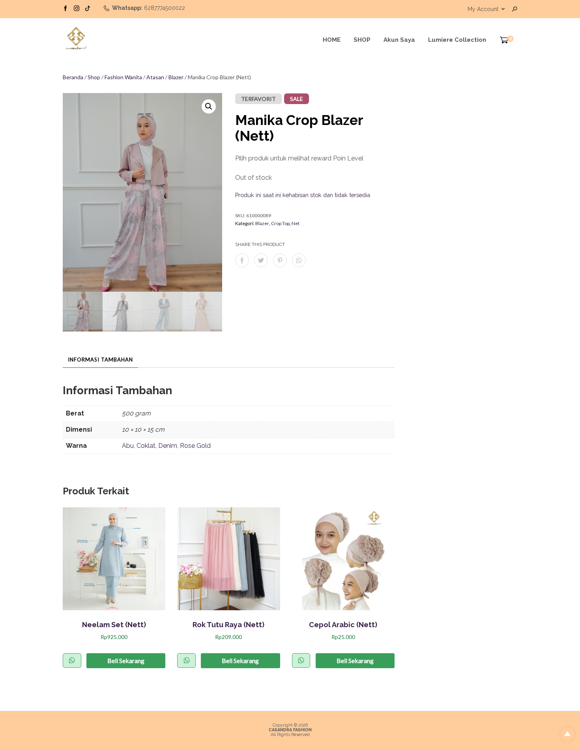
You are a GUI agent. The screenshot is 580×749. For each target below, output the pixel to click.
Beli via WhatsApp (72, 660)
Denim (167, 445)
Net (295, 223)
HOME (332, 39)
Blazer (175, 77)
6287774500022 (164, 8)
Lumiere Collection (457, 39)
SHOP (362, 39)
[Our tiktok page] (87, 8)
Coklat (146, 445)
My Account (483, 9)
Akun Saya (399, 39)
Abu (128, 445)
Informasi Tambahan (100, 359)
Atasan (155, 77)
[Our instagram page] (76, 8)
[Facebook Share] (242, 260)
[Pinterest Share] (280, 260)
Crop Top (280, 223)
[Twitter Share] (261, 260)
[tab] (100, 359)
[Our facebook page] (65, 8)
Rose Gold (195, 445)
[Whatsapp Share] (299, 260)
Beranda (73, 77)
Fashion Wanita (123, 77)
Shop (94, 77)
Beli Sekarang (125, 660)
